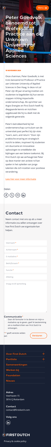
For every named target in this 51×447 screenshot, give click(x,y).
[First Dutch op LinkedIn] (8, 422)
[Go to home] (4, 8)
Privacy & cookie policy (15, 441)
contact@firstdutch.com (18, 409)
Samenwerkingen (16, 364)
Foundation (13, 375)
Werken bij (12, 369)
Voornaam (11, 243)
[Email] (17, 195)
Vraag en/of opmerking (16, 283)
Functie (10, 270)
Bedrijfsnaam (12, 263)
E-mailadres (12, 256)
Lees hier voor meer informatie (20, 179)
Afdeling (9, 277)
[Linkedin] (23, 195)
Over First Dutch (16, 353)
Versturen (37, 335)
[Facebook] (6, 195)
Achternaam (12, 249)
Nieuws (10, 380)
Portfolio (11, 359)
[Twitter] (12, 195)
